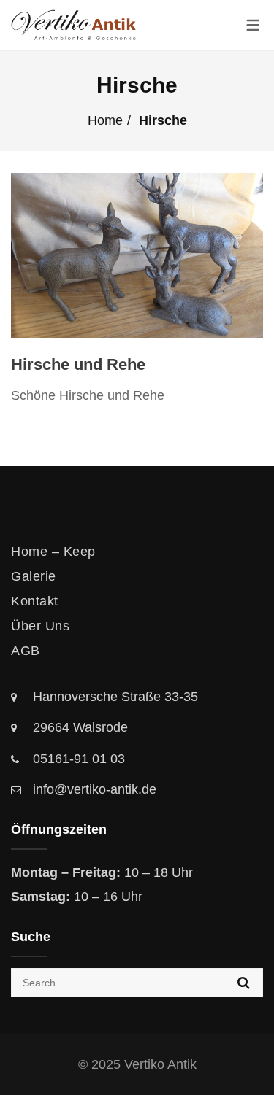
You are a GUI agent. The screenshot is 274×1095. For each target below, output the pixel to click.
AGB (25, 650)
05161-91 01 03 (79, 758)
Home (105, 120)
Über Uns (40, 626)
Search (243, 982)
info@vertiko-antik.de (94, 789)
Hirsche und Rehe (78, 364)
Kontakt (34, 601)
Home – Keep (53, 551)
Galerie (33, 576)
